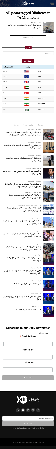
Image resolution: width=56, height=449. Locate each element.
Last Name (28, 362)
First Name (28, 350)
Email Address (28, 336)
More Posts (28, 37)
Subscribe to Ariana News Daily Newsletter (28, 428)
